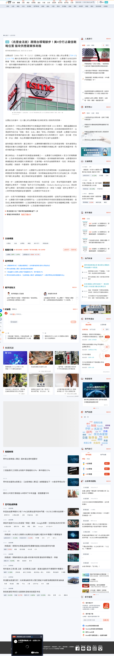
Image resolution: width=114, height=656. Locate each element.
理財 (75, 6)
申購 (107, 337)
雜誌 (92, 6)
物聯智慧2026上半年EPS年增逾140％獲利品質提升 (14, 368)
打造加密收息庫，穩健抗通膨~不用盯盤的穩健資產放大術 (99, 241)
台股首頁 (66, 250)
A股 (90, 180)
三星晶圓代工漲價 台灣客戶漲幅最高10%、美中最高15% (25, 272)
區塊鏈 (64, 6)
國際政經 (91, 193)
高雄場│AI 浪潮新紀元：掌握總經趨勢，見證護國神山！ (99, 250)
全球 (48, 2)
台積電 (89, 469)
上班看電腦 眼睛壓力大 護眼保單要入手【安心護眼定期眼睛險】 (67, 390)
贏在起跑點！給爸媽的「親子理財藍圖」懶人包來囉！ (31, 250)
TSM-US (73, 55)
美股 (28, 2)
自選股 (106, 6)
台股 (23, 2)
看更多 (74, 287)
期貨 (58, 6)
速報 (42, 6)
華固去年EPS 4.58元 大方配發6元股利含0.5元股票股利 (57, 337)
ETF (90, 166)
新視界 (81, 6)
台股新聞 (12, 35)
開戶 (107, 347)
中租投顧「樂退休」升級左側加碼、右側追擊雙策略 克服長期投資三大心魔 (20, 337)
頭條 (7, 6)
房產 (70, 6)
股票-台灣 (91, 357)
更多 (107, 45)
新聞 (18, 2)
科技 (23, 6)
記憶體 (89, 463)
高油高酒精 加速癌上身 (39, 367)
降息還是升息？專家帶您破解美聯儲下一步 (22, 211)
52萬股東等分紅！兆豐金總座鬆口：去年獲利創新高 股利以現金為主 (28, 265)
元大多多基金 (86, 354)
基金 (39, 2)
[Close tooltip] (15, 339)
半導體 (89, 474)
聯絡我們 (54, 647)
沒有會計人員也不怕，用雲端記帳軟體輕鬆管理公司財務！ (15, 390)
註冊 (106, 2)
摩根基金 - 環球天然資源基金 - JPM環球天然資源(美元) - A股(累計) (92, 335)
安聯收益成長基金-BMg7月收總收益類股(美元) (93, 345)
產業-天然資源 (92, 340)
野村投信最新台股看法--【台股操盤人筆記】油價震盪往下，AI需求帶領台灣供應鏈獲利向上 (35, 275)
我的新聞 (98, 6)
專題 (86, 6)
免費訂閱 (106, 620)
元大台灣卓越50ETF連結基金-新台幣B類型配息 (93, 363)
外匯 (43, 2)
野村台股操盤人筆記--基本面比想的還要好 (20, 269)
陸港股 (34, 2)
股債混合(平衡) (92, 350)
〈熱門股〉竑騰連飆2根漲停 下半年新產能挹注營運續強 (66, 368)
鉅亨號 (66, 2)
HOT (90, 223)
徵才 (60, 647)
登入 (103, 2)
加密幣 (54, 2)
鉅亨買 (60, 2)
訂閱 (72, 2)
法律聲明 (71, 647)
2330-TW (10, 58)
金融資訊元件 (46, 647)
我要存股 (73, 250)
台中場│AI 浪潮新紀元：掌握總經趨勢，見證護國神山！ (99, 224)
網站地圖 (65, 647)
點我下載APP (26, 214)
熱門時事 (36, 6)
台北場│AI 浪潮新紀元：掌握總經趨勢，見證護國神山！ (99, 233)
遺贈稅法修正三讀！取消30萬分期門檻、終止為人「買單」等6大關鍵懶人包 (40, 390)
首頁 (13, 2)
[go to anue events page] (98, 2)
